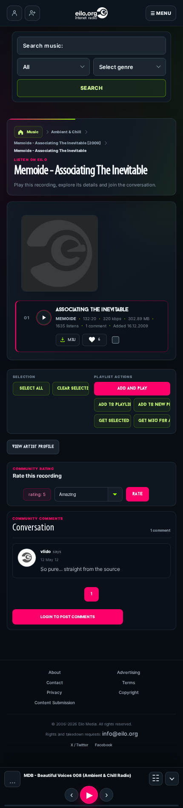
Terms (128, 682)
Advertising (128, 672)
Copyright (129, 692)
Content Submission (54, 702)
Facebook (103, 744)
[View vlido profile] (26, 557)
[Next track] (106, 795)
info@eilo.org (120, 733)
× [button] (172, 778)
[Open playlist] (156, 778)
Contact (54, 682)
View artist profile (33, 447)
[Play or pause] (89, 795)
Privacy (54, 692)
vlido (45, 551)
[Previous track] (71, 795)
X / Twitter (79, 744)
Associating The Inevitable (92, 309)
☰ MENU (161, 13)
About (55, 672)
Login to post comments (67, 616)
